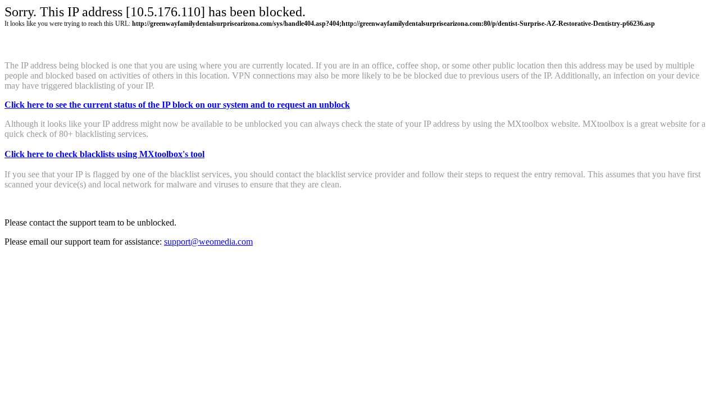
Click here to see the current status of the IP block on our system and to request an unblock (177, 104)
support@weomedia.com (208, 241)
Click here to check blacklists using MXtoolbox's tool (104, 154)
